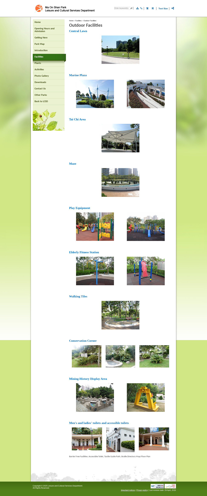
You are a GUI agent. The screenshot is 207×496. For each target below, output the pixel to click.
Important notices (128, 490)
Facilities (78, 21)
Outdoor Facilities (89, 21)
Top (179, 488)
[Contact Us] (141, 8)
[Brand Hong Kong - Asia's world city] (170, 487)
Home (71, 21)
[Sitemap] (137, 8)
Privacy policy (142, 490)
